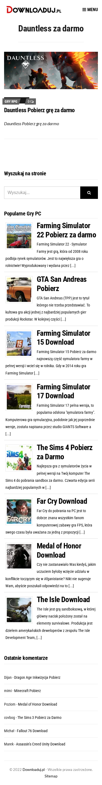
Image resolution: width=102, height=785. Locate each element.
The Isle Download (63, 599)
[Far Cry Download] (21, 511)
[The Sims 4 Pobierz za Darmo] (21, 458)
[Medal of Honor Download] (21, 556)
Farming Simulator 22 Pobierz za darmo (66, 230)
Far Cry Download (62, 501)
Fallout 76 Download (32, 731)
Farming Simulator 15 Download (63, 338)
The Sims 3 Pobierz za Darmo (39, 717)
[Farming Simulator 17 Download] (21, 397)
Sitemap (51, 776)
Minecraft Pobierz (27, 691)
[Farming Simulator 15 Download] (21, 343)
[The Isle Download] (21, 610)
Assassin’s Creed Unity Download (40, 744)
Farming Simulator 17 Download (63, 391)
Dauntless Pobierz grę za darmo (39, 110)
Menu (92, 9)
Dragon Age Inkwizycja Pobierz (37, 677)
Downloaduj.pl (34, 769)
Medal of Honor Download (59, 550)
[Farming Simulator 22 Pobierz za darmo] (21, 236)
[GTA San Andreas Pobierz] (21, 289)
